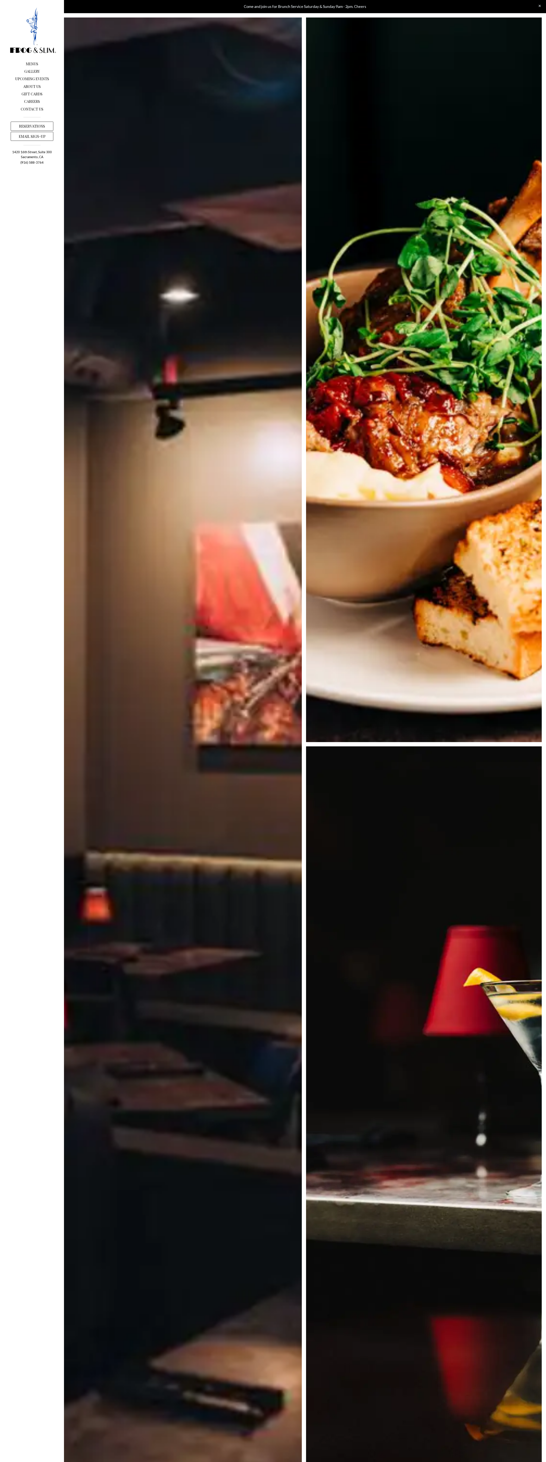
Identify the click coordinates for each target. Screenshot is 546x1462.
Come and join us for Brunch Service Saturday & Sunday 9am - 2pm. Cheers (305, 6)
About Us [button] (32, 86)
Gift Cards (32, 94)
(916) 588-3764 (32, 162)
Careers (32, 101)
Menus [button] (32, 63)
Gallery (32, 71)
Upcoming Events (32, 78)
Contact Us (32, 109)
